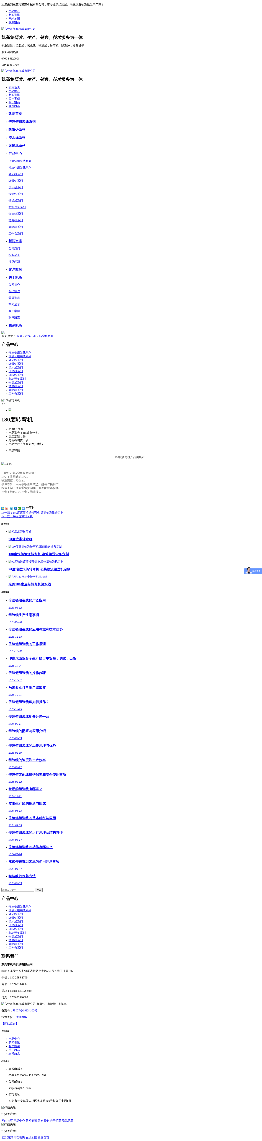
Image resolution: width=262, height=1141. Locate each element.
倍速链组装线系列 (20, 352)
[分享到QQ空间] (2, 508)
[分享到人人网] (15, 508)
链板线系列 (16, 375)
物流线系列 (16, 382)
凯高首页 (14, 87)
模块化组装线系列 (20, 356)
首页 (19, 336)
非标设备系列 (17, 378)
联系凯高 (14, 22)
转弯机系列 (46, 336)
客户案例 (14, 98)
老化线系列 (16, 360)
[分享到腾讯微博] (11, 508)
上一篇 (32, 512)
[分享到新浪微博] (7, 508)
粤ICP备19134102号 (25, 1010)
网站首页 (7, 1120)
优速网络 (21, 1017)
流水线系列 (16, 367)
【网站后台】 (10, 1023)
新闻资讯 (14, 14)
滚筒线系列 (16, 371)
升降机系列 (16, 390)
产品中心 (14, 11)
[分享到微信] (19, 508)
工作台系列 (16, 393)
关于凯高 (14, 102)
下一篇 (17, 516)
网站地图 (14, 18)
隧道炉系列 (16, 363)
